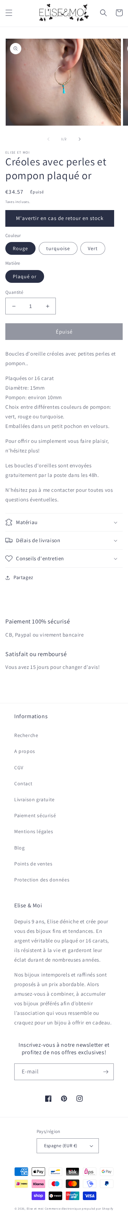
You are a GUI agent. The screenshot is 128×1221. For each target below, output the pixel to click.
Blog (19, 848)
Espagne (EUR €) (61, 1146)
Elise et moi (35, 1208)
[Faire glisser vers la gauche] (48, 139)
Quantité (14, 292)
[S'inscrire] (105, 1071)
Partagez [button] (23, 577)
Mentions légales (33, 831)
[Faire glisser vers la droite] (79, 139)
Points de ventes (33, 863)
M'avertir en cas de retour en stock (59, 218)
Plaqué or (25, 276)
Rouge (20, 248)
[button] (9, 13)
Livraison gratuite (34, 799)
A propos (24, 751)
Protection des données (41, 879)
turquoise (58, 248)
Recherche (26, 735)
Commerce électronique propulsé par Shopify (79, 1208)
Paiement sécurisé (35, 815)
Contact (23, 783)
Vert (93, 248)
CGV (18, 767)
